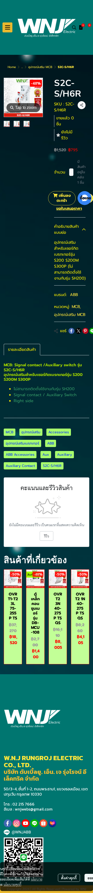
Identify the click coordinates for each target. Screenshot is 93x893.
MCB (76, 307)
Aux (45, 454)
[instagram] (17, 823)
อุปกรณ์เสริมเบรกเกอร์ (22, 443)
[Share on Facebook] (71, 331)
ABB (74, 295)
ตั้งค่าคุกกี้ (69, 878)
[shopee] (43, 823)
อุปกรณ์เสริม (30, 432)
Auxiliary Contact (20, 465)
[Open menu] (7, 27)
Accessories (58, 432)
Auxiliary (64, 454)
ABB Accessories (20, 454)
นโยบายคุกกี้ (12, 884)
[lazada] (52, 823)
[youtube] (26, 823)
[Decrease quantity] (70, 172)
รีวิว (46, 536)
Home (12, 67)
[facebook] (8, 823)
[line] (34, 823)
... (22, 67)
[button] (74, 27)
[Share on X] (78, 331)
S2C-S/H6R (52, 465)
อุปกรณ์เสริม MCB (40, 67)
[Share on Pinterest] (85, 331)
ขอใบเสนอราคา (69, 208)
